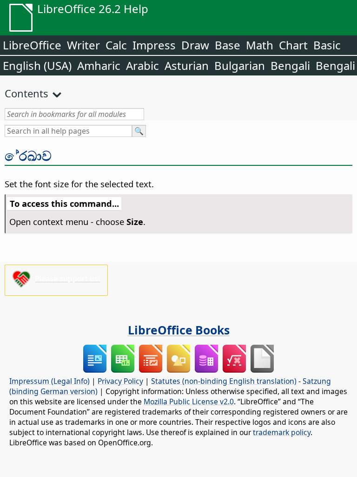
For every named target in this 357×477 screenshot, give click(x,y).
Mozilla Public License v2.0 (189, 401)
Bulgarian (239, 65)
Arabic (142, 65)
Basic (327, 45)
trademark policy (282, 432)
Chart (293, 45)
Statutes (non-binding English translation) (224, 381)
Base (227, 45)
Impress (154, 45)
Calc (116, 45)
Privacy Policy (120, 381)
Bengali (290, 65)
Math (259, 45)
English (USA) (37, 65)
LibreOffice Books (179, 330)
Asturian (187, 65)
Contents (26, 93)
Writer (83, 45)
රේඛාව (28, 155)
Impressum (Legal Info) (49, 381)
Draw (195, 45)
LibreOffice (32, 45)
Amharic (98, 65)
